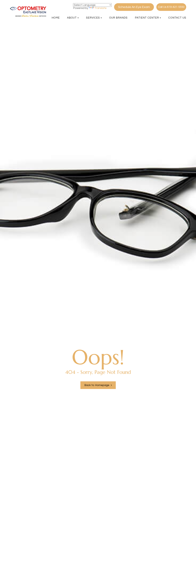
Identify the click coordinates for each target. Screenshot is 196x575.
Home (56, 17)
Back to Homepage (96, 385)
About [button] (72, 17)
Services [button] (93, 17)
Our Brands (118, 17)
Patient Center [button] (147, 17)
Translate (100, 8)
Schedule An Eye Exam (134, 7)
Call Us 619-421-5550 (171, 7)
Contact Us (177, 17)
